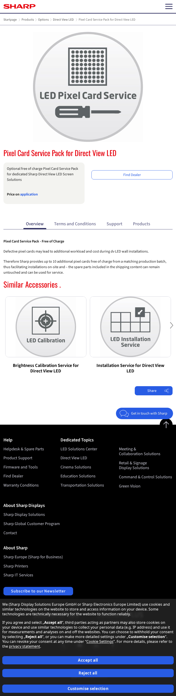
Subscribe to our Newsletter (38, 591)
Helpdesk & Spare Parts (23, 449)
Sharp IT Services (18, 575)
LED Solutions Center (78, 449)
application (29, 194)
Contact (10, 533)
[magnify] (88, 87)
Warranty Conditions (21, 485)
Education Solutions (78, 476)
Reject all (88, 673)
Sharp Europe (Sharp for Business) (33, 557)
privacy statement (24, 646)
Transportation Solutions (82, 485)
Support (114, 224)
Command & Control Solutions (145, 477)
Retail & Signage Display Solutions (134, 465)
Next (171, 329)
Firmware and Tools (20, 467)
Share (152, 390)
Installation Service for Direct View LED (130, 368)
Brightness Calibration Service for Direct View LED (46, 368)
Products (141, 224)
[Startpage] (19, 6)
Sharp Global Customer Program (31, 524)
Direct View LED (73, 458)
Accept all (88, 660)
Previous (4, 329)
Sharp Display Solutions (24, 514)
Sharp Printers (15, 566)
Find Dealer (132, 174)
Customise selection (88, 688)
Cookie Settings (99, 641)
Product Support (17, 458)
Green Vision (129, 486)
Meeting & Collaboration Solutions (139, 451)
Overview (35, 224)
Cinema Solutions (75, 467)
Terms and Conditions (75, 224)
